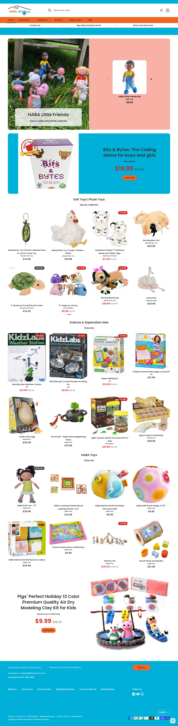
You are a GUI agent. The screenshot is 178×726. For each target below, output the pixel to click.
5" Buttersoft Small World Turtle (27, 305)
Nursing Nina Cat (151, 240)
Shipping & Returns (65, 689)
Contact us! (35, 25)
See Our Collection (89, 204)
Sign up (141, 667)
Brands (58, 20)
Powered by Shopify (41, 719)
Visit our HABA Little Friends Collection (48, 120)
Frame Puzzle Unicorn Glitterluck (68, 547)
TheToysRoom (27, 719)
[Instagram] (142, 694)
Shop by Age (75, 20)
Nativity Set (110, 561)
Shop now (89, 327)
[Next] (151, 79)
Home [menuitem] (11, 20)
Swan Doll (151, 297)
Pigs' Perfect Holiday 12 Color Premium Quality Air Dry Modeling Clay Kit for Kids (48, 602)
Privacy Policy (44, 689)
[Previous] (108, 79)
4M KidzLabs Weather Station (26, 384)
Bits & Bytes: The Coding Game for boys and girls (129, 152)
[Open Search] (49, 10)
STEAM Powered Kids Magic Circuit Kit (151, 371)
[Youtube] (137, 694)
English (162, 712)
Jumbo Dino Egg (27, 436)
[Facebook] (133, 694)
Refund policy (108, 689)
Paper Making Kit (109, 378)
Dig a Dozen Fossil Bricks (151, 435)
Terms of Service (87, 689)
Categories (42, 20)
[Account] (161, 9)
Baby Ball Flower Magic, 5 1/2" (151, 505)
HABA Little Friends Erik (130, 96)
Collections (24, 20)
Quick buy (130, 90)
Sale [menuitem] (90, 20)
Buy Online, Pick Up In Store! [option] (89, 25)
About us (12, 689)
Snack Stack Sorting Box (151, 561)
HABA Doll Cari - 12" (26, 505)
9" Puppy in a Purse (68, 305)
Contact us (27, 689)
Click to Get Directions (143, 25)
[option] (35, 25)
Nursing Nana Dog (110, 297)
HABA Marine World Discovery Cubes (27, 559)
